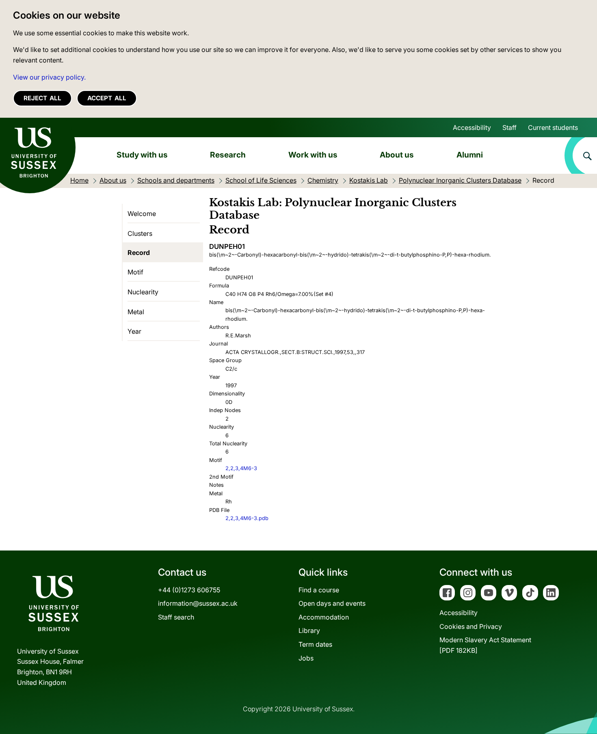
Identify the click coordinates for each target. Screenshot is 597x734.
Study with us (142, 155)
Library (309, 630)
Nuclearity (143, 292)
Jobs (306, 658)
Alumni (469, 155)
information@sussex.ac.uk (198, 603)
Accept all (106, 98)
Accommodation (323, 617)
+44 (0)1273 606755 (189, 590)
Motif (135, 272)
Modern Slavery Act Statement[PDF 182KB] (485, 645)
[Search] (581, 155)
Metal (136, 312)
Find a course (318, 590)
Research (228, 155)
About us (397, 155)
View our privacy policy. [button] (49, 77)
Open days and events (332, 603)
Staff (509, 127)
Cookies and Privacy (470, 626)
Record (139, 252)
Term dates (315, 644)
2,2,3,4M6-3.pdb (246, 518)
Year (134, 331)
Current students (553, 127)
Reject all (42, 98)
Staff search (176, 617)
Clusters (140, 233)
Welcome (142, 213)
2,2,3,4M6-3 (241, 468)
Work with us (312, 155)
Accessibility (472, 127)
